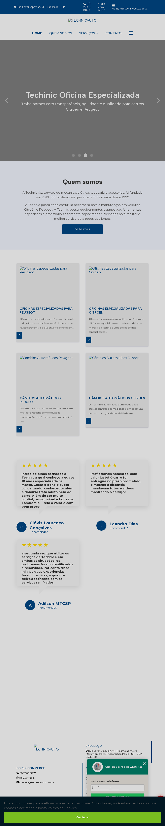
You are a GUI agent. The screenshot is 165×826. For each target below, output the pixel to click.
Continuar (82, 817)
